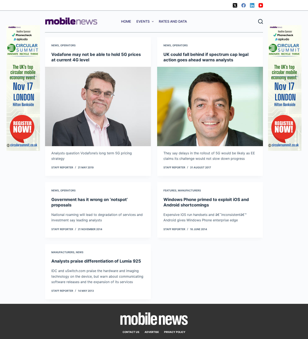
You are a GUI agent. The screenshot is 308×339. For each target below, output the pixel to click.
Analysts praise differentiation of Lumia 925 (96, 261)
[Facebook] (243, 5)
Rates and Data (173, 21)
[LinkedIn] (252, 5)
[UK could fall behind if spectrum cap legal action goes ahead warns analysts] (210, 106)
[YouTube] (261, 5)
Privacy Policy (174, 332)
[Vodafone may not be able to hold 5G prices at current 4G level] (98, 106)
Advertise (152, 332)
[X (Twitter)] (235, 5)
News (55, 45)
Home (126, 21)
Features (169, 190)
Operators (68, 45)
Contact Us (131, 332)
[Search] (260, 21)
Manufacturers (189, 190)
